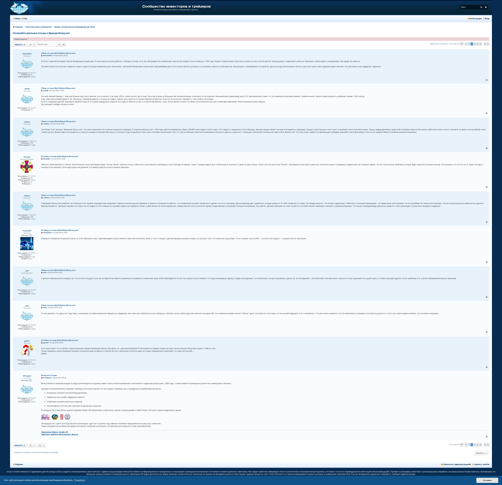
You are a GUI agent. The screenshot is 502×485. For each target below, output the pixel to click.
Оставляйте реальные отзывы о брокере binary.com (41, 33)
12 (32, 292)
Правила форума (20, 39)
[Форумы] (19, 8)
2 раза (33, 77)
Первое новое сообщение (439, 44)
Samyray (27, 157)
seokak (27, 89)
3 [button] (474, 44)
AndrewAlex (27, 54)
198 (31, 143)
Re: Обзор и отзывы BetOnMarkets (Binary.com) (59, 156)
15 (32, 110)
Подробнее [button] (79, 480)
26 (32, 327)
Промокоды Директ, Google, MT (54, 432)
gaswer (27, 341)
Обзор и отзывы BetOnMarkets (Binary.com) (58, 53)
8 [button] (485, 44)
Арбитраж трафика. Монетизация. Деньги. (59, 434)
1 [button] (468, 44)
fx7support (27, 376)
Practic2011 (27, 231)
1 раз (33, 257)
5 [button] (480, 44)
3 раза (33, 180)
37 (32, 400)
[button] (462, 44)
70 (32, 178)
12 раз (33, 145)
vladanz (27, 122)
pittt (27, 271)
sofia (27, 306)
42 (32, 75)
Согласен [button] (487, 480)
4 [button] (477, 44)
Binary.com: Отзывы (49, 375)
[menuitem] (24, 18)
